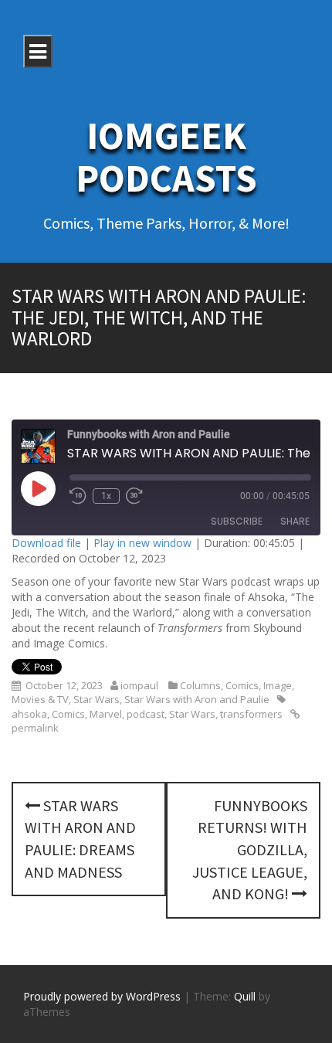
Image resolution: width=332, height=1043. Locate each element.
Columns (200, 685)
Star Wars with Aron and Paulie (196, 699)
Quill (245, 996)
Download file (46, 542)
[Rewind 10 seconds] (77, 496)
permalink (35, 728)
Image (277, 685)
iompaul (139, 685)
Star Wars (96, 699)
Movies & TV (40, 699)
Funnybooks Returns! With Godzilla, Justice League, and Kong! (249, 849)
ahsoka (29, 714)
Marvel (106, 714)
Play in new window (142, 542)
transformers (251, 714)
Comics (242, 685)
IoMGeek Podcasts (166, 156)
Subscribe (237, 521)
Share (295, 521)
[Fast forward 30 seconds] (134, 496)
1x (106, 496)
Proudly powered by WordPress (102, 996)
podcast (145, 714)
